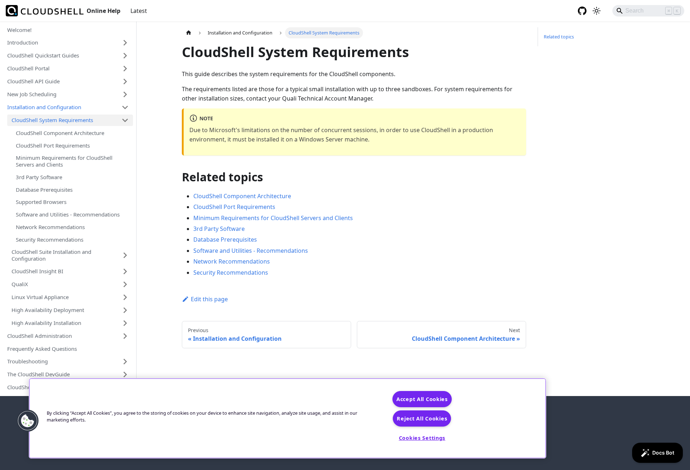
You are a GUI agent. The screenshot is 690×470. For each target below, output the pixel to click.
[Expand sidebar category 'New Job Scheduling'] (125, 94)
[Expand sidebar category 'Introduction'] (125, 42)
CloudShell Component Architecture (60, 132)
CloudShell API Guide (33, 81)
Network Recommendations (50, 227)
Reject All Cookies (422, 418)
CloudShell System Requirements (52, 120)
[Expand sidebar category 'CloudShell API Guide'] (125, 81)
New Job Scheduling (31, 94)
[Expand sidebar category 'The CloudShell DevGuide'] (125, 374)
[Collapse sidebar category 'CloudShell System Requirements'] (125, 120)
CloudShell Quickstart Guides (43, 55)
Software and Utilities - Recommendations (68, 214)
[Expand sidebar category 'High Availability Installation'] (125, 323)
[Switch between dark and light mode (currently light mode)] (596, 11)
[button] (27, 420)
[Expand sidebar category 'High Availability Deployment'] (125, 310)
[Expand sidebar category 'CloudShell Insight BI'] (125, 271)
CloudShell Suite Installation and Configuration (51, 255)
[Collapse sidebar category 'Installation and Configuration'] (125, 107)
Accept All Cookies (422, 399)
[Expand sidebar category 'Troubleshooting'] (125, 361)
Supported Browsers (41, 201)
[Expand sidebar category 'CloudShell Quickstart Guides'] (125, 55)
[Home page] (189, 32)
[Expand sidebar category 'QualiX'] (125, 284)
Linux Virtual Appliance (40, 297)
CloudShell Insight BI (37, 271)
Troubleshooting (27, 361)
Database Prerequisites (44, 189)
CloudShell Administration (39, 335)
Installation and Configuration (44, 107)
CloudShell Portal (28, 68)
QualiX (20, 284)
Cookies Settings (422, 437)
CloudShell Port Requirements (53, 145)
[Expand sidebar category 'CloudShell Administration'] (125, 336)
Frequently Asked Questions (42, 348)
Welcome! (19, 29)
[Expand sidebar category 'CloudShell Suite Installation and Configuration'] (125, 255)
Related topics (559, 36)
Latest (138, 11)
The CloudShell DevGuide (38, 374)
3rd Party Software (39, 177)
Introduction (22, 42)
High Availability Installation (46, 322)
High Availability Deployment (48, 309)
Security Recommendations (49, 239)
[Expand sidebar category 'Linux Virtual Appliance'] (125, 297)
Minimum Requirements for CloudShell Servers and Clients (64, 161)
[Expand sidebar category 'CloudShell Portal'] (125, 68)
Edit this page (209, 299)
